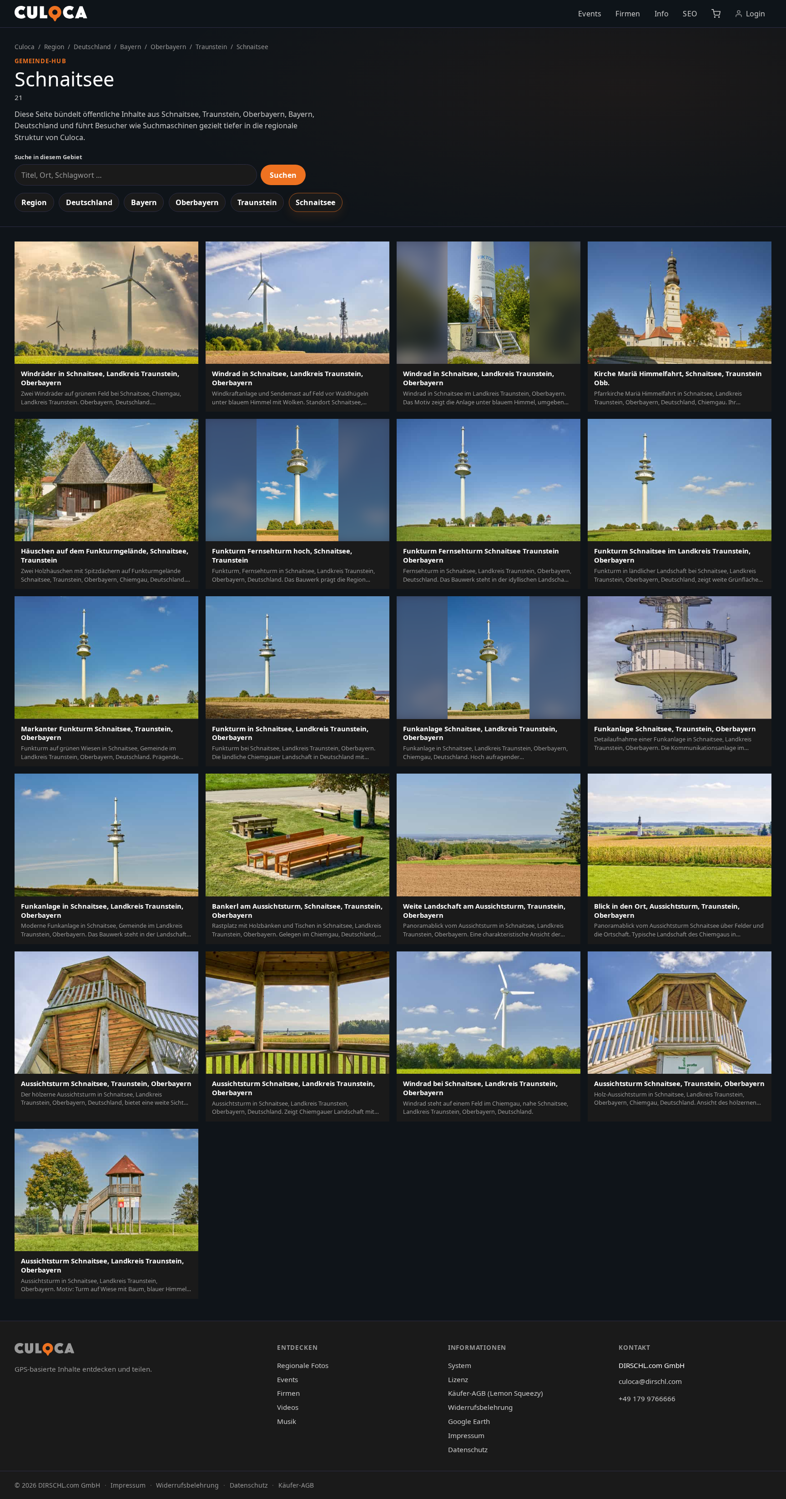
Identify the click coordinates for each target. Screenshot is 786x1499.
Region (54, 46)
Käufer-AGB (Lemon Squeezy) (495, 1393)
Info (662, 14)
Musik (286, 1421)
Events (589, 14)
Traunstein (211, 46)
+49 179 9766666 (647, 1398)
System (459, 1365)
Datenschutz (468, 1449)
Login (756, 14)
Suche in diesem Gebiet (48, 157)
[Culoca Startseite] (51, 13)
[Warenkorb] (715, 13)
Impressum (466, 1435)
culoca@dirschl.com (650, 1381)
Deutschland (92, 46)
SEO (690, 14)
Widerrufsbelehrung (480, 1407)
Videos (287, 1407)
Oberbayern (168, 46)
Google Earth (469, 1421)
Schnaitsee (315, 202)
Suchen (283, 175)
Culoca (25, 46)
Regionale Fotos (302, 1365)
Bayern (130, 46)
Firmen (627, 14)
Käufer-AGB (296, 1485)
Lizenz (458, 1379)
